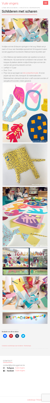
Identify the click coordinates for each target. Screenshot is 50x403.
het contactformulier (30, 73)
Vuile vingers (20, 368)
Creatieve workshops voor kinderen (12, 346)
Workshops (27, 346)
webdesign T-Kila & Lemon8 (37, 400)
